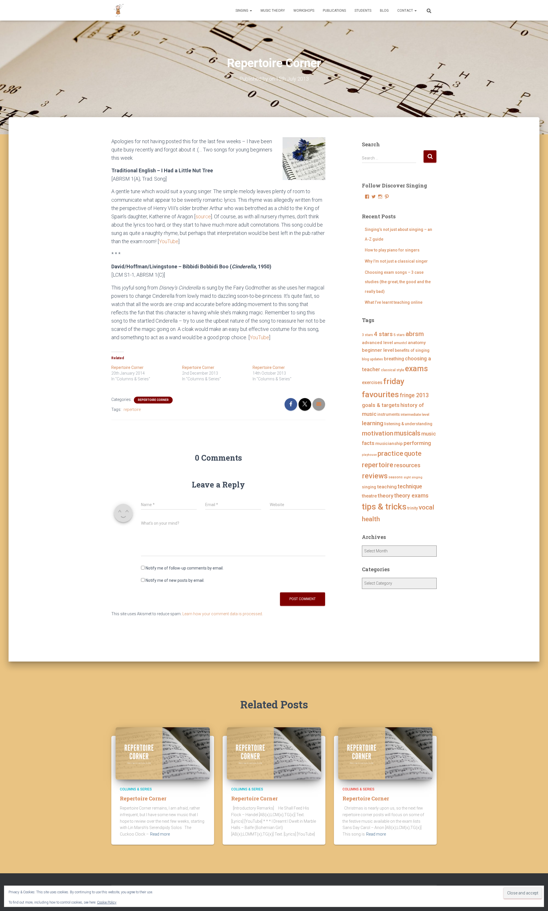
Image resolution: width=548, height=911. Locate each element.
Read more (160, 834)
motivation (377, 433)
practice (390, 453)
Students (362, 11)
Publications (334, 11)
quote (413, 453)
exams (416, 368)
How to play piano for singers (392, 250)
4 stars (383, 334)
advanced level (377, 342)
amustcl (400, 343)
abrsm (415, 333)
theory (385, 495)
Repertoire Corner (127, 367)
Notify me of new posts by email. (175, 580)
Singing (242, 11)
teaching (387, 487)
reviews (375, 476)
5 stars (399, 335)
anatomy (417, 342)
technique (410, 486)
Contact (405, 11)
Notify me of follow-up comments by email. (184, 568)
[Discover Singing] (118, 10)
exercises (372, 382)
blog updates (372, 359)
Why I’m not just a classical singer (396, 261)
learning (372, 423)
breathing (394, 358)
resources (407, 465)
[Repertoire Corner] (163, 753)
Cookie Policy (106, 902)
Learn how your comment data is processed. (222, 614)
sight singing (413, 477)
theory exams (411, 495)
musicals (407, 433)
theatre (369, 496)
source (203, 216)
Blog (384, 11)
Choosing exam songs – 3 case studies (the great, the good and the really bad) (398, 282)
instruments (388, 414)
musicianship (389, 443)
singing (369, 487)
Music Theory (273, 11)
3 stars (367, 335)
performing (417, 443)
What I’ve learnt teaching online (393, 302)
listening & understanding (408, 423)
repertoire (132, 409)
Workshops (303, 11)
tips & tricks (384, 507)
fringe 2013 (414, 395)
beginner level (378, 350)
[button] (250, 11)
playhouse (369, 455)
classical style (392, 370)
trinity (412, 508)
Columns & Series (136, 789)
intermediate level (415, 414)
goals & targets (381, 405)
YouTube (168, 241)
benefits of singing (412, 350)
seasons (395, 477)
